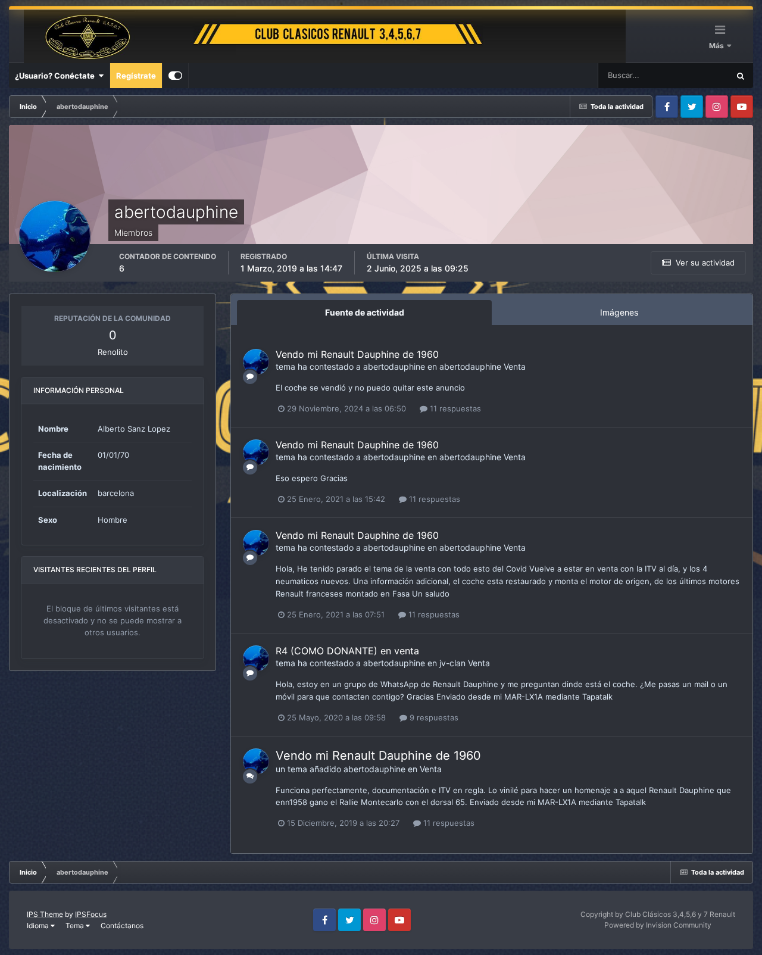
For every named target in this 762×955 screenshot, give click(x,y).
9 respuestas (432, 717)
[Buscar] (740, 75)
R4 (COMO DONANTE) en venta (347, 651)
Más (717, 45)
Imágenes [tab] (619, 312)
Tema (75, 925)
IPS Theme (45, 914)
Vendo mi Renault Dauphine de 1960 (357, 354)
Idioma (39, 925)
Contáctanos (122, 925)
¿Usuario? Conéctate (56, 75)
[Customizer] (175, 75)
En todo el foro (688, 75)
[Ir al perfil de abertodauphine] (256, 362)
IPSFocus (91, 914)
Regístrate (136, 75)
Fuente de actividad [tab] (364, 312)
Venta (515, 366)
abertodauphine (394, 366)
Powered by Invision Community (657, 924)
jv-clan (452, 663)
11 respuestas (454, 408)
